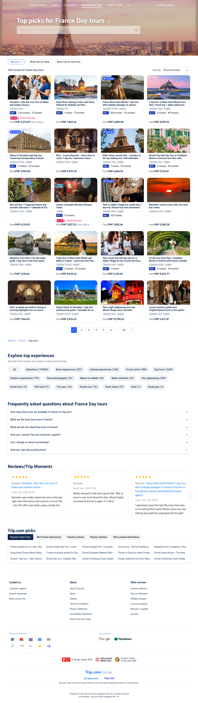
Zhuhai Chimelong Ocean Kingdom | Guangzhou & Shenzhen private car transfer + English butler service (171, 558)
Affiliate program (138, 598)
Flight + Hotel (114, 5)
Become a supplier (139, 609)
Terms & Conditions (79, 604)
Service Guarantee (18, 593)
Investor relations (139, 588)
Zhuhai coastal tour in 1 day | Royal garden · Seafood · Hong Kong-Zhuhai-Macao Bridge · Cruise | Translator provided (27, 547)
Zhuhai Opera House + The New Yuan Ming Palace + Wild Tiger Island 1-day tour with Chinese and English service (171, 552)
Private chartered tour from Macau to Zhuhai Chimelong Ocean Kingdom (135, 558)
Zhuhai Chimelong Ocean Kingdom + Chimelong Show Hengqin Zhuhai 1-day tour (99, 558)
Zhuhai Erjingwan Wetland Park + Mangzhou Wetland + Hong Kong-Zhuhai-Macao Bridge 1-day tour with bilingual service (99, 552)
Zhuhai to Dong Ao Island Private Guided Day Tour (135, 552)
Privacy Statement (78, 609)
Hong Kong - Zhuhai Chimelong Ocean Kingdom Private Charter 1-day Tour (135, 547)
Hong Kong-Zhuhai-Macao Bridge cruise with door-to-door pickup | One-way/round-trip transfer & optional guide (27, 552)
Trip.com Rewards (139, 593)
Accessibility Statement (81, 614)
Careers (73, 598)
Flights (55, 5)
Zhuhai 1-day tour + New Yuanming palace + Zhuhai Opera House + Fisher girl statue (27, 558)
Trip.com (12, 340)
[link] (165, 5)
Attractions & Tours (92, 5)
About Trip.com (77, 588)
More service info (17, 598)
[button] (129, 5)
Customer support (17, 588)
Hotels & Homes (38, 5)
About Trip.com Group (80, 619)
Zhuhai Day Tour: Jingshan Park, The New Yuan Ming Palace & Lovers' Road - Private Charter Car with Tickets (63, 558)
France (22, 340)
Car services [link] (70, 5)
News (72, 593)
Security (134, 614)
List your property (139, 604)
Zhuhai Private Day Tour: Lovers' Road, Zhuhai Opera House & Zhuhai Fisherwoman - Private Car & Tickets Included (63, 547)
